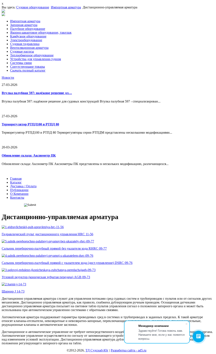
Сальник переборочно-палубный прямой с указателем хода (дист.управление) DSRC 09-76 (67, 263)
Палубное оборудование (27, 29)
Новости (8, 77)
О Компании (19, 194)
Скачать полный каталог (28, 70)
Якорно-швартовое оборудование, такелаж (41, 32)
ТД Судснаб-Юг (96, 350)
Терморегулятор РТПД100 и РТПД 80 (30, 124)
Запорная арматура (23, 25)
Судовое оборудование (32, 7)
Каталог (16, 182)
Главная (16, 178)
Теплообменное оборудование (32, 55)
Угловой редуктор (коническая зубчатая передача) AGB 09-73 (46, 277)
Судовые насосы (22, 51)
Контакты (17, 197)
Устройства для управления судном (35, 59)
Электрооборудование (26, 40)
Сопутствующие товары (27, 66)
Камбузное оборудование (28, 36)
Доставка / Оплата (23, 186)
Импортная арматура (66, 7)
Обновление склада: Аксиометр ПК (29, 155)
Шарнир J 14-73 (13, 291)
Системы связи (21, 63)
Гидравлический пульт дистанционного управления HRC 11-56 (47, 234)
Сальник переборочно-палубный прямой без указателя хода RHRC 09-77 (54, 248)
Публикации (19, 190)
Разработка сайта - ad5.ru (128, 350)
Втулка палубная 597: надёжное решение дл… (37, 93)
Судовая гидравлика (24, 44)
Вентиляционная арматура (29, 47)
